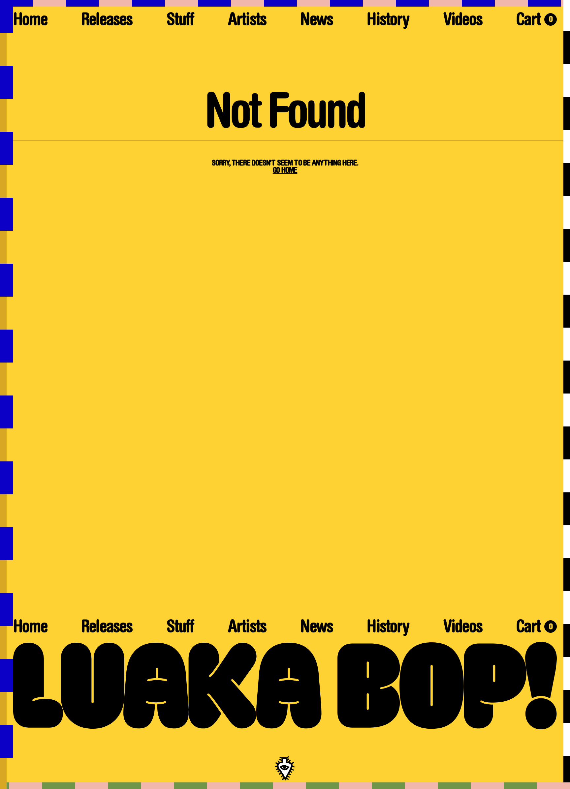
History (388, 21)
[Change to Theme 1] (285, 3)
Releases (106, 21)
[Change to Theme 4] (6, 394)
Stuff (180, 21)
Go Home (285, 171)
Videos (462, 21)
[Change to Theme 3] (285, 785)
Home (30, 21)
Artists (247, 21)
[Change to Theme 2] (566, 394)
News (316, 21)
